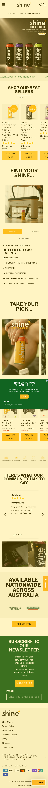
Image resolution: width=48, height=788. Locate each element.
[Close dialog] (46, 380)
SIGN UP (24, 397)
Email (6, 401)
